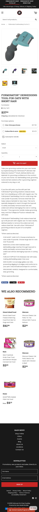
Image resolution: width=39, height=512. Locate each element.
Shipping (4, 116)
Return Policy (27, 491)
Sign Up (20, 484)
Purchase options (7, 121)
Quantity (4, 153)
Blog (19, 442)
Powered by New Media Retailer (19, 505)
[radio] (3, 125)
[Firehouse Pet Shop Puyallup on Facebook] (33, 498)
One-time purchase (12, 125)
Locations (19, 447)
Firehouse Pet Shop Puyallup (21, 503)
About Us (19, 444)
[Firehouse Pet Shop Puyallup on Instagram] (36, 498)
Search (9, 491)
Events (19, 439)
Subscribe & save (15, 131)
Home (3, 24)
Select (3, 144)
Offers (19, 436)
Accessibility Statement (18, 495)
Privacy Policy (17, 491)
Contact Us (20, 450)
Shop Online (19, 434)
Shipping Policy (12, 493)
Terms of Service (24, 493)
